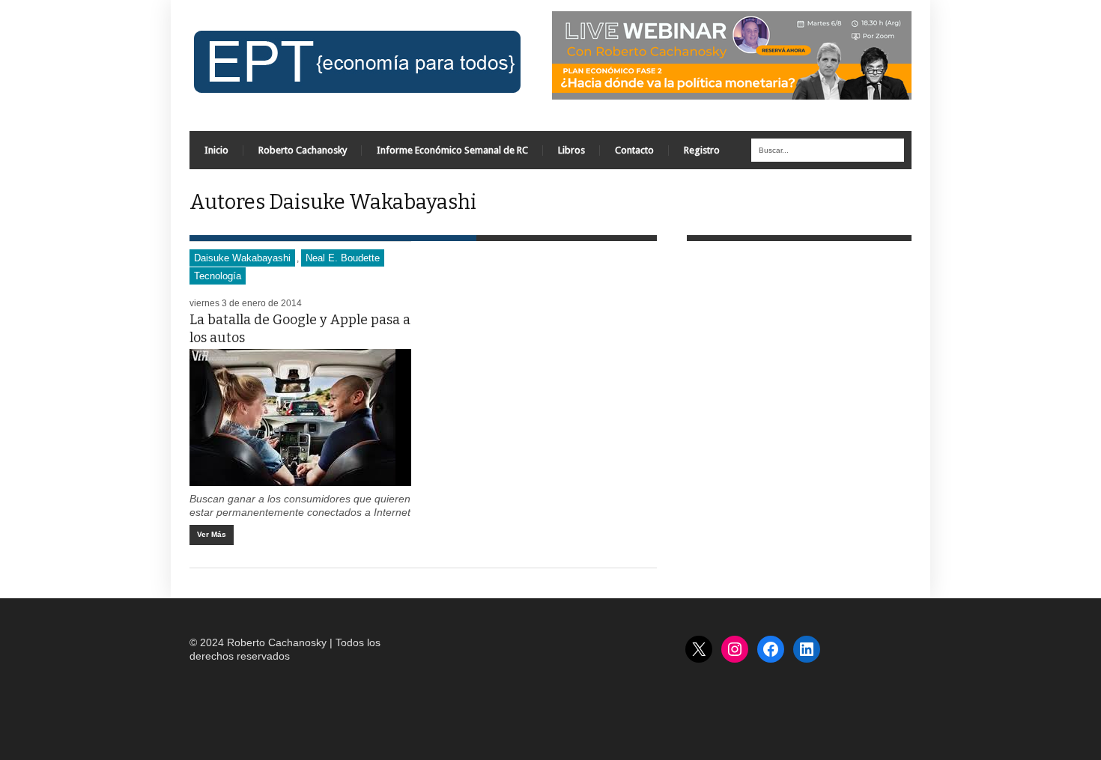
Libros (571, 150)
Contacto (634, 150)
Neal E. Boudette (343, 258)
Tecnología (217, 276)
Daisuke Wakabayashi (242, 258)
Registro (702, 150)
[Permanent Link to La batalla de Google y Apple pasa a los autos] (300, 417)
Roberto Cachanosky (302, 150)
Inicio (216, 150)
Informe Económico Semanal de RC (452, 150)
